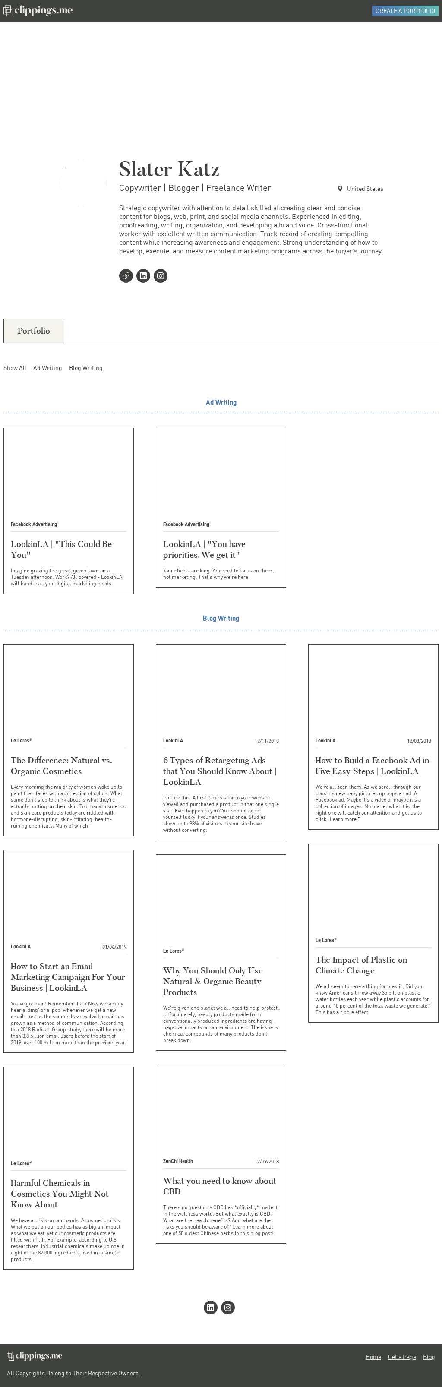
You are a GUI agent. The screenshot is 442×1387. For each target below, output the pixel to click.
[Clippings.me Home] (34, 1358)
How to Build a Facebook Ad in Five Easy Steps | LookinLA (372, 766)
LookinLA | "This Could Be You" (61, 549)
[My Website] (127, 276)
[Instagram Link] (162, 276)
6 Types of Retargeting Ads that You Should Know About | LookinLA (219, 771)
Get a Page (402, 1356)
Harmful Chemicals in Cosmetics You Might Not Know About (60, 1193)
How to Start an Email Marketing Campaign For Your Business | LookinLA (68, 976)
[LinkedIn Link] (145, 276)
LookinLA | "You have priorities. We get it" (204, 549)
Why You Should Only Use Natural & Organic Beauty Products (213, 981)
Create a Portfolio (405, 10)
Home (373, 1356)
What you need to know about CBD (219, 1186)
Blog (429, 1356)
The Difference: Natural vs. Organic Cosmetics (61, 766)
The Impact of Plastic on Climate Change (361, 965)
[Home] (38, 10)
